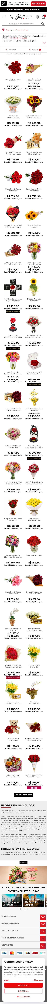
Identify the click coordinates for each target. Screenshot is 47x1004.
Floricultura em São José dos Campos (32, 902)
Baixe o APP (38, 3)
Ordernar (12, 50)
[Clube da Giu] (23, 883)
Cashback (37, 17)
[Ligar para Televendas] (11, 17)
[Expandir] (44, 43)
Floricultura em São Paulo (11, 903)
